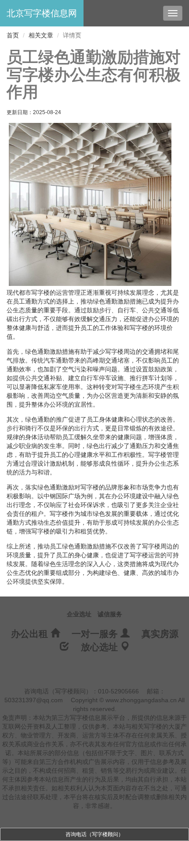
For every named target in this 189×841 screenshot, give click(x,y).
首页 (13, 35)
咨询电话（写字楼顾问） (94, 834)
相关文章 (41, 35)
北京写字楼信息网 (42, 13)
